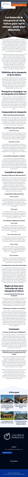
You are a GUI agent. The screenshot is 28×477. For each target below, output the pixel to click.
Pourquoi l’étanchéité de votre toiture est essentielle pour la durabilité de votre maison (7, 407)
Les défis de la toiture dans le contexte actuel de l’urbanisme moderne (21, 423)
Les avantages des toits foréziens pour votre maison (7, 422)
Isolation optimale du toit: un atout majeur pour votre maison (20, 406)
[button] (2, 7)
